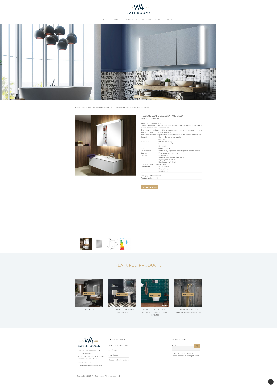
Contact (170, 20)
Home (105, 20)
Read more (89, 293)
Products (131, 20)
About (117, 20)
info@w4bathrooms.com (92, 366)
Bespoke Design (151, 20)
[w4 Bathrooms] (138, 8)
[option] (105, 145)
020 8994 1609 (87, 362)
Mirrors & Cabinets (91, 107)
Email (174, 345)
